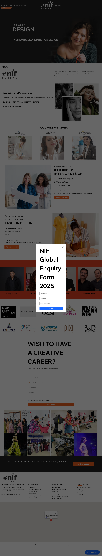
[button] (62, 247)
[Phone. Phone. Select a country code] (41, 303)
